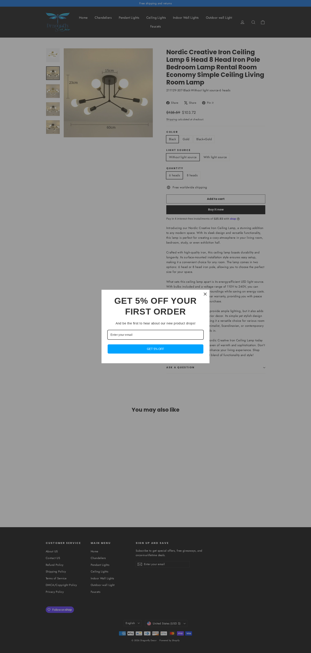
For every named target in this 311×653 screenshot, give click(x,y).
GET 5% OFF (155, 348)
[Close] (205, 294)
